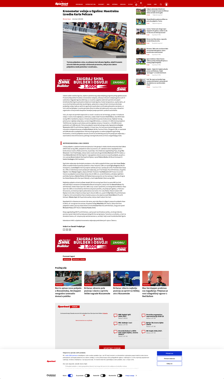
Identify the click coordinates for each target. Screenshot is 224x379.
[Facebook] (64, 230)
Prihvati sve (169, 353)
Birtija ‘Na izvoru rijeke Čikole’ (154, 324)
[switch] (87, 375)
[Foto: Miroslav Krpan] (95, 40)
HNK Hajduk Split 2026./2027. (124, 316)
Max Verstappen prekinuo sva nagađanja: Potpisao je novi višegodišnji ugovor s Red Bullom (155, 292)
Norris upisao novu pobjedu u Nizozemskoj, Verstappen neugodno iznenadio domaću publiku (68, 292)
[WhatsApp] (67, 230)
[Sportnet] (61, 4)
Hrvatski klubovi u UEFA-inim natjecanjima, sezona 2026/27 (128, 333)
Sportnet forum (112, 348)
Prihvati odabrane (169, 358)
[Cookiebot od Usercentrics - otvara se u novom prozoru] (51, 375)
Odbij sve (169, 363)
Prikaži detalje (130, 375)
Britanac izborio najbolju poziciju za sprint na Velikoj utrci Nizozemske (126, 291)
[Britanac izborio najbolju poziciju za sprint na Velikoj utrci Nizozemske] (126, 278)
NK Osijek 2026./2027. (154, 331)
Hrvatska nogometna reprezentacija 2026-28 (155, 316)
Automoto (67, 259)
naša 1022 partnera (71, 355)
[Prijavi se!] (166, 4)
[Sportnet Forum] (68, 307)
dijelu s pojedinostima (71, 370)
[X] (70, 230)
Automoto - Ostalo (79, 259)
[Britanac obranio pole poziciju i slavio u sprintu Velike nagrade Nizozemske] (97, 278)
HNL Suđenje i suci (125, 323)
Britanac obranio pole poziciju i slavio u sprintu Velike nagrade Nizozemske (97, 291)
